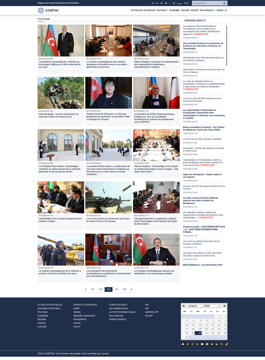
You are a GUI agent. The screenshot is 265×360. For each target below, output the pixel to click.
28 (212, 333)
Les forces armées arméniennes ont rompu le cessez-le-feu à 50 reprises (107, 220)
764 (116, 289)
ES (174, 3)
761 (92, 289)
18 (193, 329)
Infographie (80, 319)
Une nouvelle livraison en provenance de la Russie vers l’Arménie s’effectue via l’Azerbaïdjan (203, 46)
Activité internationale (122, 312)
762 (100, 289)
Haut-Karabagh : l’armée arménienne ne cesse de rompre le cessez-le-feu (58, 115)
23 (225, 329)
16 (225, 325)
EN (161, 3)
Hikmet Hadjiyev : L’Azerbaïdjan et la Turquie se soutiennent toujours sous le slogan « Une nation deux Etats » (156, 169)
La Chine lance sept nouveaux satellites (202, 139)
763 (108, 289)
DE (166, 3)
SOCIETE (195, 10)
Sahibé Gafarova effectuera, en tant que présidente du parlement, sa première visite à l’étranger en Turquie (108, 117)
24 (187, 333)
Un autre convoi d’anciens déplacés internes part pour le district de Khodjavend (200, 200)
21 (212, 329)
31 (187, 337)
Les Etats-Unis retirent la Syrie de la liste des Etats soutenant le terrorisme (202, 254)
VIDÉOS (220, 10)
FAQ (147, 305)
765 (124, 289)
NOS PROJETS (207, 10)
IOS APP (149, 316)
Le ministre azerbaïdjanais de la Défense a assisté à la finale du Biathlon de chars (60, 272)
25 (193, 333)
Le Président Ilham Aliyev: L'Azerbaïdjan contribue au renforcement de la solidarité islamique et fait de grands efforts (59, 169)
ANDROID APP (151, 312)
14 (212, 325)
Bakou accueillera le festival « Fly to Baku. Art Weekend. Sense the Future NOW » (204, 128)
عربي (179, 3)
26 (200, 333)
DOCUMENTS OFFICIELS (49, 308)
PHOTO (76, 326)
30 (225, 333)
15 (219, 325)
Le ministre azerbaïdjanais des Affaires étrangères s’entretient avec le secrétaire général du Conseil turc (106, 64)
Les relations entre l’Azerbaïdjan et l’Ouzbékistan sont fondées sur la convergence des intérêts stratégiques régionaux (201, 30)
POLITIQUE (161, 10)
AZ (153, 3)
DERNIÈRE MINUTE (195, 20)
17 (187, 329)
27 (206, 333)
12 (200, 325)
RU (157, 3)
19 (200, 329)
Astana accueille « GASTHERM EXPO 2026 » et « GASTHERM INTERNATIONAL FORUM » (204, 229)
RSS (147, 308)
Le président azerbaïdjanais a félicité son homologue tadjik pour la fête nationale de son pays (60, 64)
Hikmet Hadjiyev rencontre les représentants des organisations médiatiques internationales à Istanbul (156, 64)
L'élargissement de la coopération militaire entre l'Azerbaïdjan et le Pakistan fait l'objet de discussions (155, 221)
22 (219, 329)
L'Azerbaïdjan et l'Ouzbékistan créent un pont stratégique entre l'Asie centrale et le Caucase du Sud (203, 162)
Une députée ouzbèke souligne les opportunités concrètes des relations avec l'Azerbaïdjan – (203, 215)
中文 (186, 3)
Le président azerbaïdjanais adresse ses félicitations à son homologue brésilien (154, 272)
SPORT (76, 308)
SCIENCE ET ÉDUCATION (85, 305)
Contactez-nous (118, 305)
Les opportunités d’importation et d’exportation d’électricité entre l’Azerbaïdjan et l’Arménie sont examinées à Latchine (204, 114)
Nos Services (116, 316)
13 (206, 325)
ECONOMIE (174, 10)
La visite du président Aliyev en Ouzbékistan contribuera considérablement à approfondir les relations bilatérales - (204, 85)
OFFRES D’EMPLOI (117, 319)
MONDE (77, 312)
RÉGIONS (42, 319)
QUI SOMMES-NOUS (118, 308)
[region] (205, 145)
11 (193, 325)
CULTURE (185, 10)
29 (219, 333)
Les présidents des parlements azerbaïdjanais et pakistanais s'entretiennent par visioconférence (108, 273)
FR (170, 3)
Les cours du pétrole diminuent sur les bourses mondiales (201, 242)
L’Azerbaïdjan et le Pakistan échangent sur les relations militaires (203, 59)
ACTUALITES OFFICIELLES (143, 10)
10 (187, 325)
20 (206, 329)
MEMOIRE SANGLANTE (84, 316)
